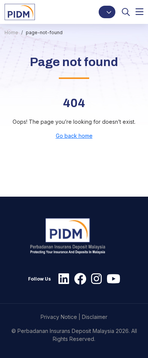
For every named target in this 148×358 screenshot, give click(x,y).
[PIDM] (20, 11)
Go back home (74, 135)
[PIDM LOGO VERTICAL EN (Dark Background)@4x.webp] (71, 236)
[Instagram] (94, 279)
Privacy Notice (59, 317)
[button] (107, 12)
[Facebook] (78, 279)
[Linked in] (62, 279)
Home (11, 32)
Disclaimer (94, 317)
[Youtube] (111, 279)
